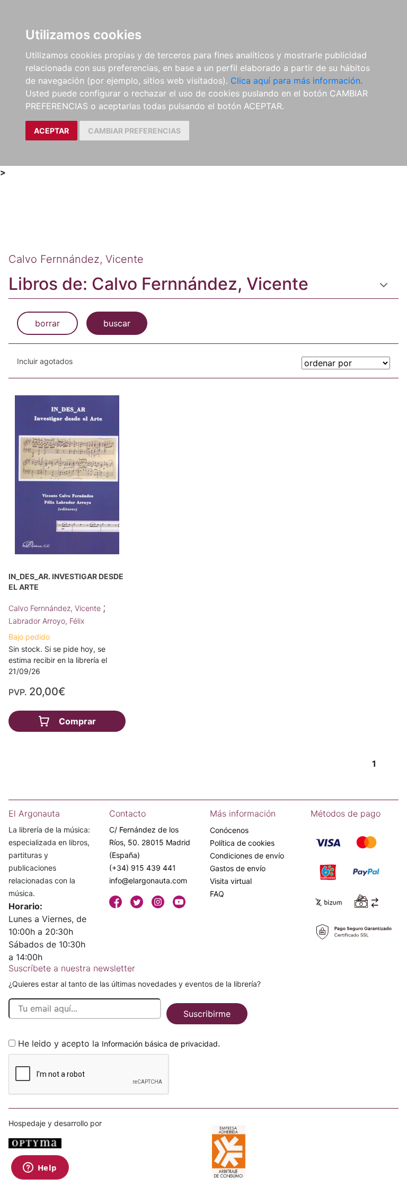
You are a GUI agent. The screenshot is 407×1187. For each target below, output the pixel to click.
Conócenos (229, 830)
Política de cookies (242, 842)
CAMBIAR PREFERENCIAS (134, 130)
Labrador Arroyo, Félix (46, 620)
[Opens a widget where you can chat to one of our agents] (40, 1168)
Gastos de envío (238, 868)
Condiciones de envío (247, 855)
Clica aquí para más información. (296, 80)
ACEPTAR (51, 130)
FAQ (217, 893)
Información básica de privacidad (160, 1043)
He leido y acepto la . (119, 1043)
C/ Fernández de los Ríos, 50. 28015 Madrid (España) (149, 842)
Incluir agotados (45, 361)
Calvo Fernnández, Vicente (55, 608)
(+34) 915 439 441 (142, 867)
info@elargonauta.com (148, 880)
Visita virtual (231, 880)
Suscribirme (207, 1013)
